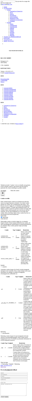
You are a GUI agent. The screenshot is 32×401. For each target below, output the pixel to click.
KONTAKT (15, 157)
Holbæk (20, 149)
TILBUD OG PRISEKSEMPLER (20, 156)
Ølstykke (20, 154)
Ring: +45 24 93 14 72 (6, 365)
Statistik (11, 364)
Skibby (20, 143)
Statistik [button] (3, 265)
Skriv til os (3, 367)
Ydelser (17, 129)
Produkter (6, 115)
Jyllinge (20, 150)
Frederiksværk (22, 146)
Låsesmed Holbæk (8, 93)
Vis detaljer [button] (3, 190)
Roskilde (20, 152)
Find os (2, 82)
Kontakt (6, 117)
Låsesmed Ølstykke (8, 99)
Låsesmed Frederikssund (10, 89)
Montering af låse (8, 112)
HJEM (14, 126)
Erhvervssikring (7, 111)
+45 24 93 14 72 (16, 159)
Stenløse (20, 153)
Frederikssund (21, 144)
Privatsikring (7, 110)
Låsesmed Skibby (8, 88)
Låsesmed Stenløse (8, 98)
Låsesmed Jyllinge (8, 95)
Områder (17, 142)
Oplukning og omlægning (10, 114)
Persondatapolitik (5, 79)
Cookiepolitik (4, 80)
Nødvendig (5, 217)
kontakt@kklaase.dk (10, 72)
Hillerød (20, 147)
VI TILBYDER (16, 127)
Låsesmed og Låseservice (10, 105)
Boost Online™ (19, 123)
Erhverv (6, 108)
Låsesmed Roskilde (8, 96)
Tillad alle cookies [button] (14, 190)
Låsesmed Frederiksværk (10, 91)
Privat (5, 107)
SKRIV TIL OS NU (17, 160)
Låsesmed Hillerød (8, 92)
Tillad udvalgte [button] (4, 362)
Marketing (17, 364)
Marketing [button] (3, 331)
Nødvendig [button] (3, 215)
